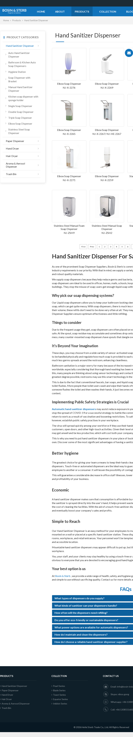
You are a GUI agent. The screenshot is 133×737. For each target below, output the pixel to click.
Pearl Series (59, 686)
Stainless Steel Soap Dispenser (19, 131)
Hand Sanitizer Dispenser (20, 45)
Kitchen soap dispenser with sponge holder (23, 98)
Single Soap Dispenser (20, 106)
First (83, 246)
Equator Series (60, 699)
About (60, 11)
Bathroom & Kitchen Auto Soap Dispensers (22, 64)
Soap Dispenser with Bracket (19, 79)
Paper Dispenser (15, 140)
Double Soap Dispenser (21, 111)
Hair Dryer (12, 155)
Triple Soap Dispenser (20, 117)
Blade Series (59, 690)
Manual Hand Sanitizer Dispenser (20, 89)
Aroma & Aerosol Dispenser (15, 165)
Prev (92, 246)
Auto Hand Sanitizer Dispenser (19, 54)
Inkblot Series (60, 703)
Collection (107, 11)
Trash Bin (11, 174)
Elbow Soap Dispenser (20, 123)
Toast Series (59, 694)
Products (82, 11)
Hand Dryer (12, 148)
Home (41, 11)
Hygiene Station (17, 71)
